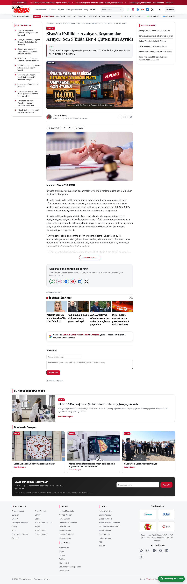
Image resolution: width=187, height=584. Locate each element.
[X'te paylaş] (125, 117)
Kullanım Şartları (105, 511)
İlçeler (94, 9)
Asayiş (86, 10)
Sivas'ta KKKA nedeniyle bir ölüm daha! (155, 51)
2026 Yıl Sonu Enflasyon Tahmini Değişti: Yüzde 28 (31, 3)
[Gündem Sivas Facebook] (138, 10)
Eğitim (37, 515)
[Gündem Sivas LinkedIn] (147, 10)
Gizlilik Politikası (105, 515)
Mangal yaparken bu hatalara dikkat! (154, 30)
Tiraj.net (150, 579)
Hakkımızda (64, 547)
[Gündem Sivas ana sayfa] (21, 9)
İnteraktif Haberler (66, 534)
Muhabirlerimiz (65, 538)
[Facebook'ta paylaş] (120, 117)
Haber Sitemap (105, 538)
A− (65, 128)
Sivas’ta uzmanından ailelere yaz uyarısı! (156, 36)
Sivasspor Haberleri (74, 10)
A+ (70, 128)
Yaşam (37, 526)
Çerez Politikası (105, 519)
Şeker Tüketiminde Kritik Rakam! (152, 41)
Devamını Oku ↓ (90, 258)
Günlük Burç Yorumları (68, 523)
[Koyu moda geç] (160, 9)
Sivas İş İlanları (41, 534)
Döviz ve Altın (64, 526)
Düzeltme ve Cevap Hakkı (70, 567)
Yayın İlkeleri (64, 563)
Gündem (52, 10)
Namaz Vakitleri (65, 515)
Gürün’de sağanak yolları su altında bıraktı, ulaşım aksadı (82, 3)
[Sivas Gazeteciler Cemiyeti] (148, 526)
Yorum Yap (53, 373)
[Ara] (121, 10)
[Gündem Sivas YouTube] (143, 10)
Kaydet (80, 128)
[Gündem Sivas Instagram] (133, 10)
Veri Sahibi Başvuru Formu (109, 526)
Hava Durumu (64, 519)
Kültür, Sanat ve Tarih (44, 523)
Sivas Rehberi (40, 511)
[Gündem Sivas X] (152, 10)
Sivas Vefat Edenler (20, 534)
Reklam (62, 559)
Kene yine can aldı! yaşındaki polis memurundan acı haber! (153, 58)
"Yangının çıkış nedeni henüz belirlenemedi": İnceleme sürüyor (137, 3)
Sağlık (58, 23)
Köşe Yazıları (40, 530)
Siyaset (61, 10)
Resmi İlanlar (64, 570)
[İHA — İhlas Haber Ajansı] (166, 526)
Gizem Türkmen (60, 115)
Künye (61, 551)
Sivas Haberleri (40, 10)
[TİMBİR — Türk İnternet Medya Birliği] (148, 514)
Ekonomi (15, 538)
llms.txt (102, 546)
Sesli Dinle (55, 128)
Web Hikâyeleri (65, 530)
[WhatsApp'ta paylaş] (131, 117)
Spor (14, 530)
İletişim (62, 555)
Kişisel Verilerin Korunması (109, 523)
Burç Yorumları (105, 534)
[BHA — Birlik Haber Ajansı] (166, 514)
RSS (100, 542)
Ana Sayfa (50, 23)
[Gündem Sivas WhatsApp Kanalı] (128, 10)
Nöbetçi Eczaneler (66, 511)
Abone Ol (166, 485)
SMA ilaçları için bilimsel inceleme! (153, 46)
